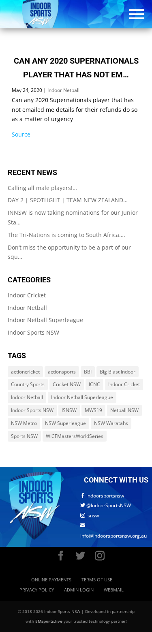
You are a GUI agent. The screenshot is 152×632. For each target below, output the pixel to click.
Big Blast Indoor (117, 371)
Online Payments (51, 579)
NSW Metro (24, 423)
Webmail (114, 590)
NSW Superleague (65, 423)
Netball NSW (124, 410)
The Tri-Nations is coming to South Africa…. (66, 235)
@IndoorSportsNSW (105, 505)
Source (21, 134)
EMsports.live (48, 621)
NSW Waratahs (111, 423)
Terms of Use (96, 579)
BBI (88, 371)
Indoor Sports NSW (33, 332)
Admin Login (79, 590)
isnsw (89, 515)
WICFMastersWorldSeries (74, 436)
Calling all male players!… (42, 188)
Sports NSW (24, 436)
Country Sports (28, 384)
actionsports (62, 371)
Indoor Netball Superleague (45, 320)
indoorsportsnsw (102, 495)
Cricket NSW (67, 384)
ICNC (94, 384)
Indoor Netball (63, 90)
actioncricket (25, 371)
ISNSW (69, 410)
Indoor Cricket (27, 295)
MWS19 (93, 410)
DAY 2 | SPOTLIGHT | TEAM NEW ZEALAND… (68, 200)
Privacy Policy (36, 590)
